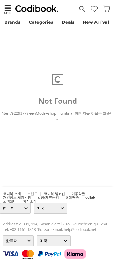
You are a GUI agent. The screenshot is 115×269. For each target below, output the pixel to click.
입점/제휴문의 (48, 197)
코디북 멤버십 (54, 194)
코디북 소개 (12, 194)
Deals (68, 22)
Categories (41, 22)
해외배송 (72, 197)
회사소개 (29, 201)
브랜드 (32, 194)
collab (90, 197)
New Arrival (96, 22)
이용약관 (78, 194)
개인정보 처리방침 (17, 197)
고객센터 (10, 201)
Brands (12, 22)
